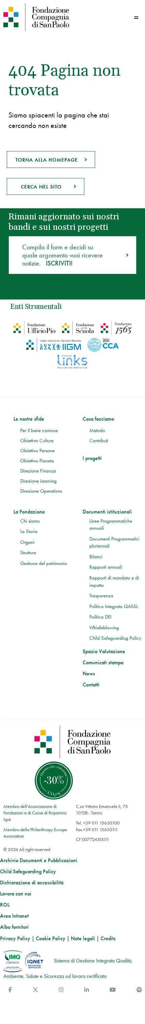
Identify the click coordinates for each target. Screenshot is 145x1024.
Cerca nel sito (41, 186)
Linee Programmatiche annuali (110, 525)
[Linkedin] (86, 989)
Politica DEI (100, 616)
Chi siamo (30, 521)
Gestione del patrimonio (43, 563)
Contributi (98, 440)
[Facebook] (10, 989)
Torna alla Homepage (47, 159)
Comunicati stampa (103, 662)
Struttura (28, 552)
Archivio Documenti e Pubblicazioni (38, 860)
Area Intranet (14, 916)
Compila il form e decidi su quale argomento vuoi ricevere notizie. (62, 255)
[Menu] (136, 17)
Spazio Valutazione (104, 651)
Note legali (83, 938)
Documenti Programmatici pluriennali (114, 542)
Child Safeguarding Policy (115, 638)
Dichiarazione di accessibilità (31, 882)
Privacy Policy (15, 938)
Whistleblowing (104, 627)
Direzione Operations (41, 491)
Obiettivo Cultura (37, 440)
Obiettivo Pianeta (37, 460)
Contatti (91, 684)
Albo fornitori (14, 927)
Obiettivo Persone (37, 450)
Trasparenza (101, 595)
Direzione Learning (38, 481)
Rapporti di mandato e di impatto (114, 581)
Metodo (97, 430)
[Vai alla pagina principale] (36, 17)
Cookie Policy (50, 938)
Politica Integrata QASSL (113, 606)
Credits (108, 938)
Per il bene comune (39, 430)
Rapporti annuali (105, 567)
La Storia (28, 531)
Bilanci (96, 556)
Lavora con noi (15, 893)
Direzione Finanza (38, 470)
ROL (4, 905)
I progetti (92, 458)
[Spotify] (139, 989)
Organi (27, 542)
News (89, 673)
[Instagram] (61, 989)
